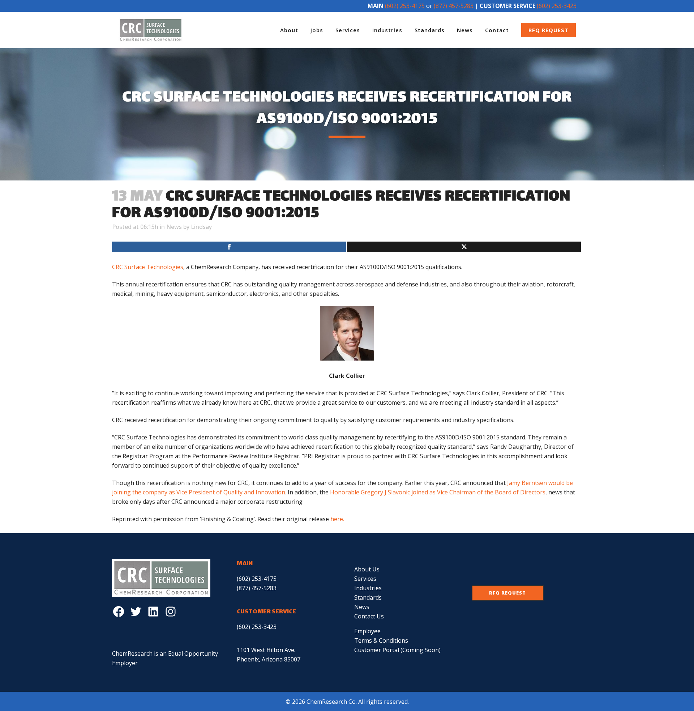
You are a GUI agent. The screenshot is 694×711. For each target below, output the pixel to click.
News (174, 227)
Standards (368, 597)
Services (365, 579)
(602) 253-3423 (557, 6)
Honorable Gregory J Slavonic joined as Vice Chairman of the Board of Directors (437, 492)
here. (337, 519)
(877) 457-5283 (454, 6)
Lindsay (201, 227)
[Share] (229, 247)
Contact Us (369, 616)
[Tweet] (464, 247)
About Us (367, 569)
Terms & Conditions (381, 640)
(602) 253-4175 (405, 6)
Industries (368, 588)
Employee (367, 631)
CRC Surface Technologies (147, 267)
